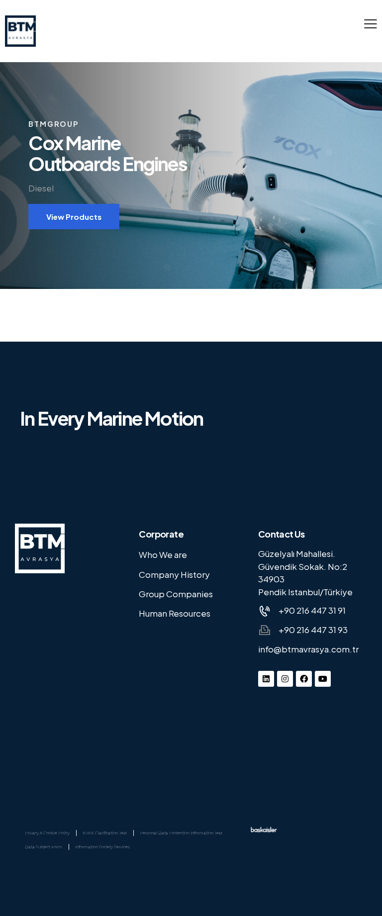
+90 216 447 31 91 (312, 610)
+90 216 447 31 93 (313, 629)
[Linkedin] (266, 679)
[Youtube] (323, 679)
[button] (370, 22)
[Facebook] (304, 679)
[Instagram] (285, 679)
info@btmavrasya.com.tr (308, 648)
